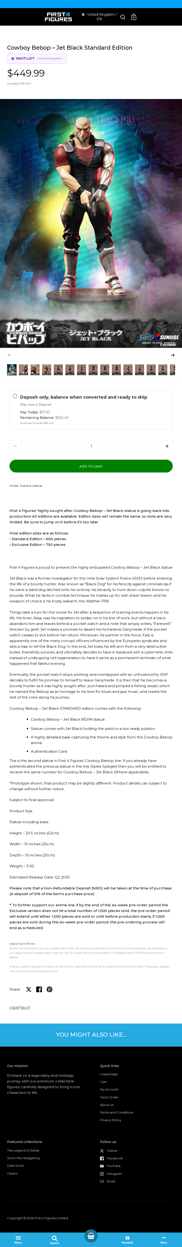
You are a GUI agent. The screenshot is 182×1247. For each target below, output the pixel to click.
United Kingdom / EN (102, 16)
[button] (172, 355)
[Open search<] (122, 16)
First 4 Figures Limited (51, 1218)
